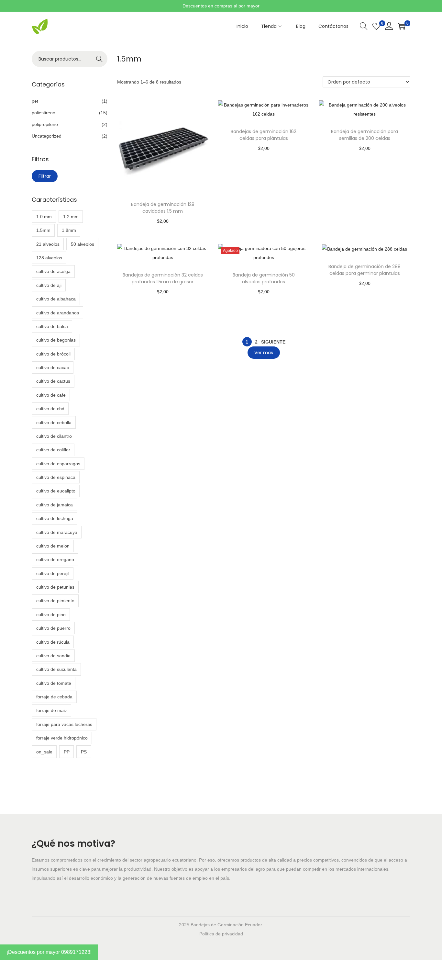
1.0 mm (44, 216)
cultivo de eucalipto (55, 490)
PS (84, 751)
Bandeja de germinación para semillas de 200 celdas (364, 134)
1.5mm (43, 230)
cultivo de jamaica (54, 504)
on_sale (44, 751)
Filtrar (45, 176)
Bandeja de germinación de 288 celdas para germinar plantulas (364, 270)
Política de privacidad (221, 933)
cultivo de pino (51, 614)
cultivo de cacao (52, 367)
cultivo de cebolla (54, 422)
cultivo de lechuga (54, 518)
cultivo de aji (48, 285)
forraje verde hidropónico (62, 737)
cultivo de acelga (53, 271)
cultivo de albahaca (56, 298)
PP (67, 751)
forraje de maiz (51, 710)
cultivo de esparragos (58, 463)
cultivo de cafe (51, 395)
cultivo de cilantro (54, 436)
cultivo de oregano (55, 559)
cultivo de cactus (53, 381)
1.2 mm (71, 216)
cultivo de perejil (52, 573)
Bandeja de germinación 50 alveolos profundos (264, 278)
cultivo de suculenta (56, 669)
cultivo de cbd (50, 408)
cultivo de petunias (55, 587)
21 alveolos (48, 244)
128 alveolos (49, 257)
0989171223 (75, 952)
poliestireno (43, 112)
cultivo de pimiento (55, 600)
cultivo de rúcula (53, 642)
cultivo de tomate (53, 683)
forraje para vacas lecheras (64, 724)
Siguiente (273, 341)
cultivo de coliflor (53, 449)
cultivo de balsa (52, 326)
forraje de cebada (54, 696)
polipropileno (45, 124)
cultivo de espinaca (55, 477)
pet (35, 101)
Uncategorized (46, 136)
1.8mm (69, 230)
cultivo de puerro (53, 628)
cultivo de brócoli (53, 353)
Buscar (99, 59)
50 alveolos (82, 244)
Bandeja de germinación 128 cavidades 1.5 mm (162, 207)
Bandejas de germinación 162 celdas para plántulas (263, 134)
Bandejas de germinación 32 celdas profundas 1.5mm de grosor (163, 278)
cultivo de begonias (56, 340)
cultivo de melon (53, 545)
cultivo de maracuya (56, 532)
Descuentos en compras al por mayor (221, 5)
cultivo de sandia (53, 655)
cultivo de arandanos (57, 312)
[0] (376, 26)
